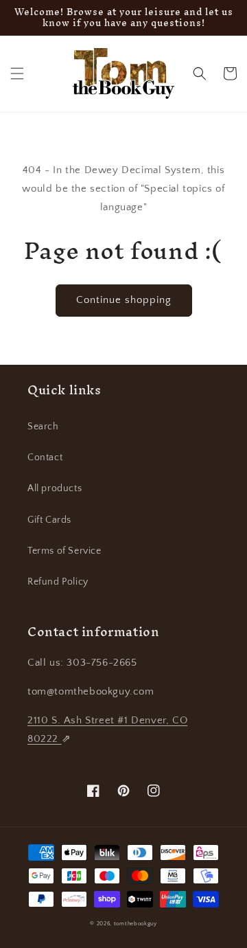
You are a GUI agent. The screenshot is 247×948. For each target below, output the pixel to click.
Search (43, 426)
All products (54, 488)
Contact (44, 457)
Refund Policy (58, 581)
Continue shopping (124, 300)
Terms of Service (64, 550)
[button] (17, 73)
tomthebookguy (135, 924)
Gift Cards (49, 520)
